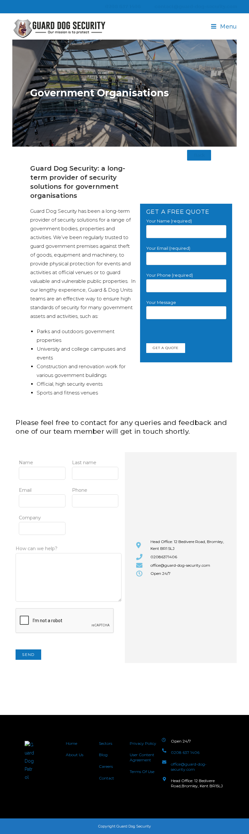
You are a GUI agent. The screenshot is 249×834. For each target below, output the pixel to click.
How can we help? (36, 548)
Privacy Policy (143, 743)
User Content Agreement (142, 757)
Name (26, 462)
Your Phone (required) (169, 275)
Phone (79, 490)
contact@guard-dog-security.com (195, 6)
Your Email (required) (168, 248)
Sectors (105, 743)
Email (25, 490)
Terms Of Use (142, 771)
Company (30, 518)
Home (71, 743)
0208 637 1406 (122, 6)
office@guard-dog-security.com (189, 767)
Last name (84, 462)
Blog (103, 754)
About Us (75, 754)
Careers (106, 766)
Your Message (161, 302)
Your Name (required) (169, 221)
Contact (106, 778)
